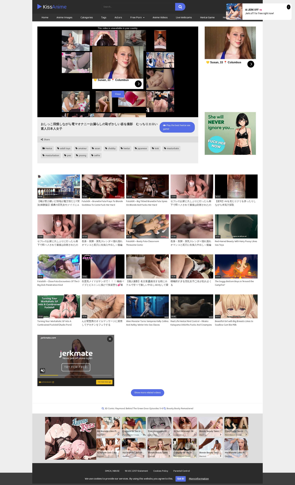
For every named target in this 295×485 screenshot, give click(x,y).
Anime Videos (160, 17)
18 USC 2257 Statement (136, 471)
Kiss (54, 7)
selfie (97, 155)
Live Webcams (184, 17)
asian (97, 148)
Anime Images (64, 17)
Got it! (180, 479)
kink (156, 148)
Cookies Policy (160, 471)
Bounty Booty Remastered (180, 408)
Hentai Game (207, 17)
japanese (142, 148)
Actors (118, 17)
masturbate (172, 148)
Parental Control (181, 471)
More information (199, 479)
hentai (126, 148)
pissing (82, 155)
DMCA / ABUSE (112, 471)
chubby (112, 148)
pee (69, 155)
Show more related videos (147, 393)
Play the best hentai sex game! (176, 127)
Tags (103, 17)
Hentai (48, 148)
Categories (87, 17)
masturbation (52, 155)
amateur (82, 148)
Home (44, 17)
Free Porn (136, 17)
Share (46, 139)
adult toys (65, 148)
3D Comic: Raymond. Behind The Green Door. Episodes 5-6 (134, 408)
